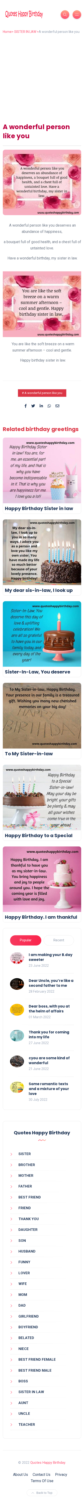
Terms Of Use (42, 1481)
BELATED (26, 1338)
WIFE (22, 1284)
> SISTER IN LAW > (25, 32)
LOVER (24, 1273)
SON (22, 1241)
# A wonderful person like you (42, 393)
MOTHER (25, 1176)
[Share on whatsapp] (49, 406)
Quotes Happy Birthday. (48, 1462)
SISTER (24, 1154)
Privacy (61, 1474)
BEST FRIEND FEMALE (37, 1359)
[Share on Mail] (57, 406)
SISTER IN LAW (31, 1392)
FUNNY (24, 1262)
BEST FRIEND (29, 1197)
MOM (22, 1295)
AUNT (23, 1403)
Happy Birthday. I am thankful (41, 917)
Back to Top (44, 1493)
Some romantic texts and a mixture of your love (49, 1088)
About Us (20, 1474)
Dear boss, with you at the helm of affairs (49, 1009)
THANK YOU (28, 1219)
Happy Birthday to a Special (39, 835)
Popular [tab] (26, 940)
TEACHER (26, 1424)
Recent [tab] (58, 940)
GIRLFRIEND (28, 1316)
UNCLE (24, 1414)
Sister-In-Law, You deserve (37, 672)
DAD (22, 1305)
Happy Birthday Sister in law (39, 508)
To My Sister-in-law (29, 753)
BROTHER (26, 1165)
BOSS (23, 1381)
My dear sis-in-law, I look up (39, 590)
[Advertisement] (42, 77)
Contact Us (41, 1474)
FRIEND (24, 1208)
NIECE (23, 1349)
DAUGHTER (28, 1230)
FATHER (25, 1186)
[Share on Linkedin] (41, 406)
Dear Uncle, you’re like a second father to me (51, 983)
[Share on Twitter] (33, 406)
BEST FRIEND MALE (35, 1370)
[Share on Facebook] (26, 406)
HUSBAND (26, 1251)
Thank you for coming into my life (49, 1034)
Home (7, 32)
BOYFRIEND (28, 1327)
